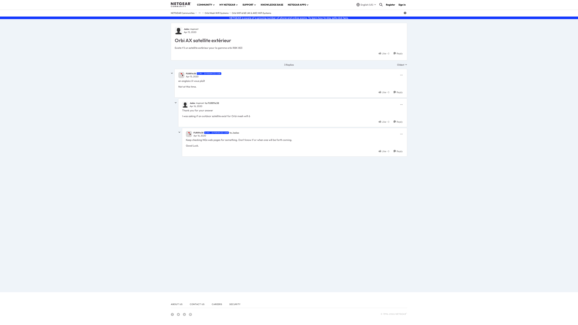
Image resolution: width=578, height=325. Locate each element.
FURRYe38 (191, 74)
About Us (177, 304)
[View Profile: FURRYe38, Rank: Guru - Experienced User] (181, 75)
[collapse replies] (172, 73)
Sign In (402, 4)
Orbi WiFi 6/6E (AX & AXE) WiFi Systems (251, 13)
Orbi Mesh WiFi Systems (216, 13)
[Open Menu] (405, 13)
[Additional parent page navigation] (199, 13)
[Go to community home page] (181, 4)
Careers (217, 304)
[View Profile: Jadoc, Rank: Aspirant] (178, 30)
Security (235, 304)
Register (390, 4)
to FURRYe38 (212, 103)
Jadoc (187, 29)
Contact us (197, 304)
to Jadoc (234, 133)
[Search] (381, 4)
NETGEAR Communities (182, 13)
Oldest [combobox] (402, 64)
